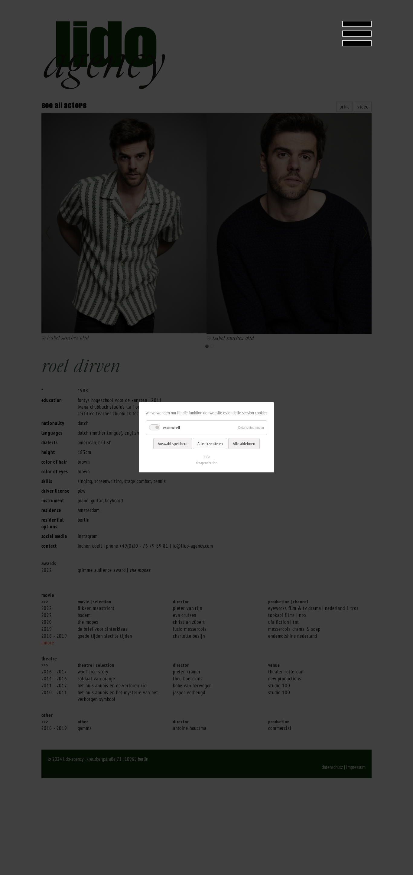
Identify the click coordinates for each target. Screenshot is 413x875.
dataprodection (206, 463)
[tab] (334, 33)
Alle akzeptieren (210, 443)
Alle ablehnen (244, 443)
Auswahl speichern (172, 443)
